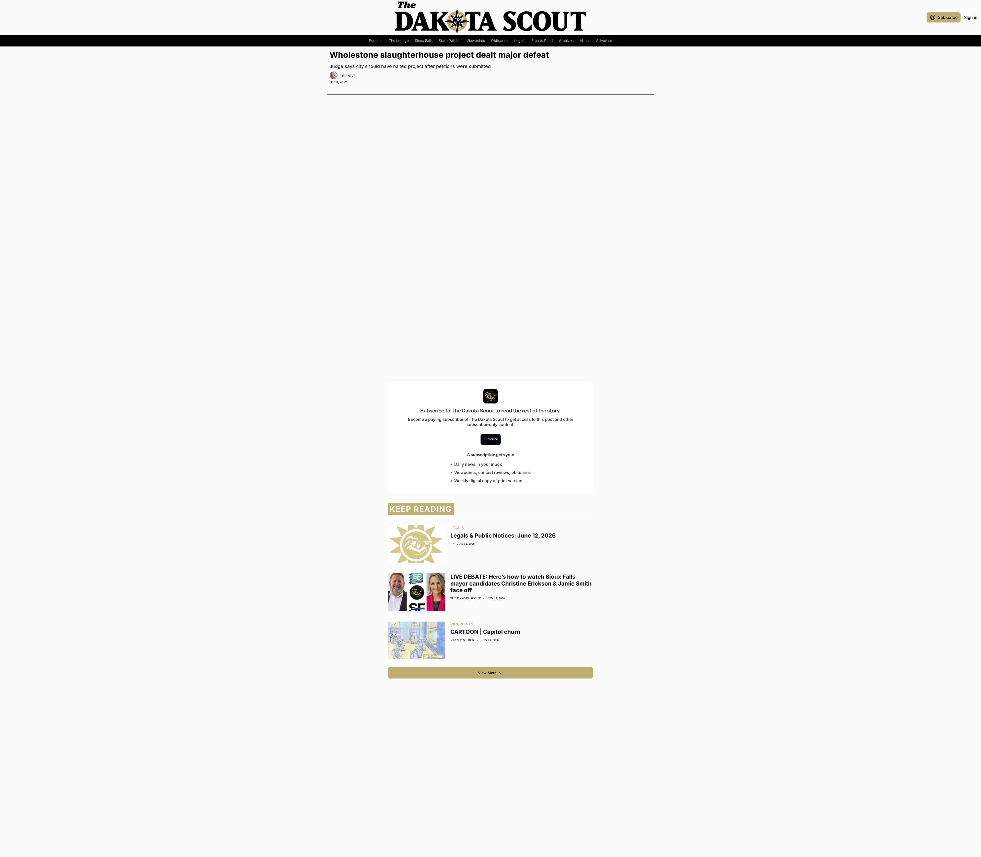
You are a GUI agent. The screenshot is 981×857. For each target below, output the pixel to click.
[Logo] (490, 17)
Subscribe (491, 439)
